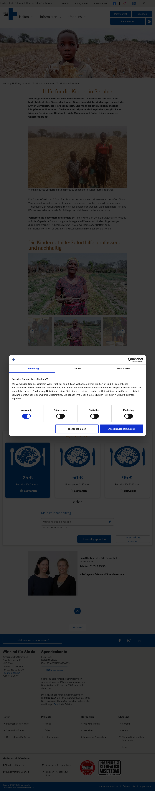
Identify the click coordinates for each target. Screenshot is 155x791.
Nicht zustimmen (77, 429)
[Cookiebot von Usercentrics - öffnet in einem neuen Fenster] (130, 360)
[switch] (60, 416)
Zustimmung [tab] (32, 368)
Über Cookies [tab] (123, 368)
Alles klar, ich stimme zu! (121, 429)
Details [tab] (77, 368)
